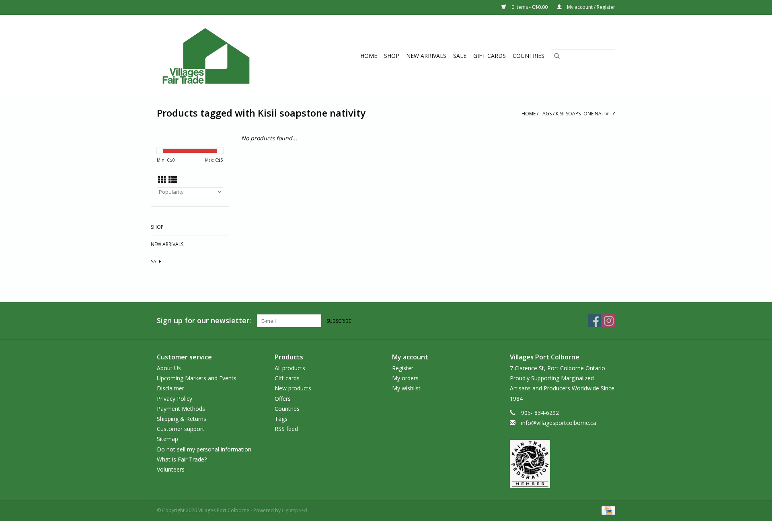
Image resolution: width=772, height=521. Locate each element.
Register (402, 368)
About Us (169, 368)
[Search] (557, 55)
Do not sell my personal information (204, 449)
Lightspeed (294, 510)
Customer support (180, 429)
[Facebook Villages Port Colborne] (594, 320)
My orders (405, 378)
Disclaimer (170, 388)
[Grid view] (162, 179)
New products (293, 388)
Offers (283, 398)
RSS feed (286, 429)
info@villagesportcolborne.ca (558, 423)
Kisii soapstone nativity (585, 113)
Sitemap (167, 439)
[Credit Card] (607, 510)
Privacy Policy (174, 398)
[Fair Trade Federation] (563, 464)
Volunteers (171, 469)
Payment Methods (181, 408)
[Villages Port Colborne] (220, 56)
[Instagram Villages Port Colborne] (608, 320)
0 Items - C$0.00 (529, 7)
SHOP (391, 55)
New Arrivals (426, 55)
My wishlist (406, 388)
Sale (459, 55)
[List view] (172, 179)
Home (368, 55)
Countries (528, 55)
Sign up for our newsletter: (204, 320)
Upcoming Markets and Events (196, 378)
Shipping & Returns (181, 419)
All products (290, 368)
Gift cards (489, 55)
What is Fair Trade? (182, 459)
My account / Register (590, 7)
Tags (546, 113)
